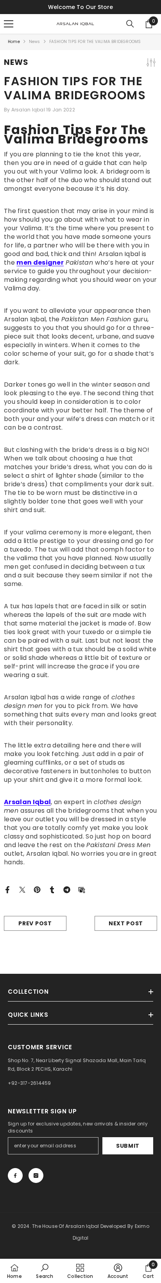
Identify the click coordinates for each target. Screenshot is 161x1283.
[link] (44, 1270)
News (34, 42)
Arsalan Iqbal (27, 801)
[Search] (130, 24)
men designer (40, 262)
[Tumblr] (51, 889)
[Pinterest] (37, 889)
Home (14, 42)
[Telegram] (66, 889)
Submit (128, 1146)
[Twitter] (22, 889)
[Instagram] (36, 1175)
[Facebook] (7, 889)
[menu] (8, 24)
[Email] (81, 889)
